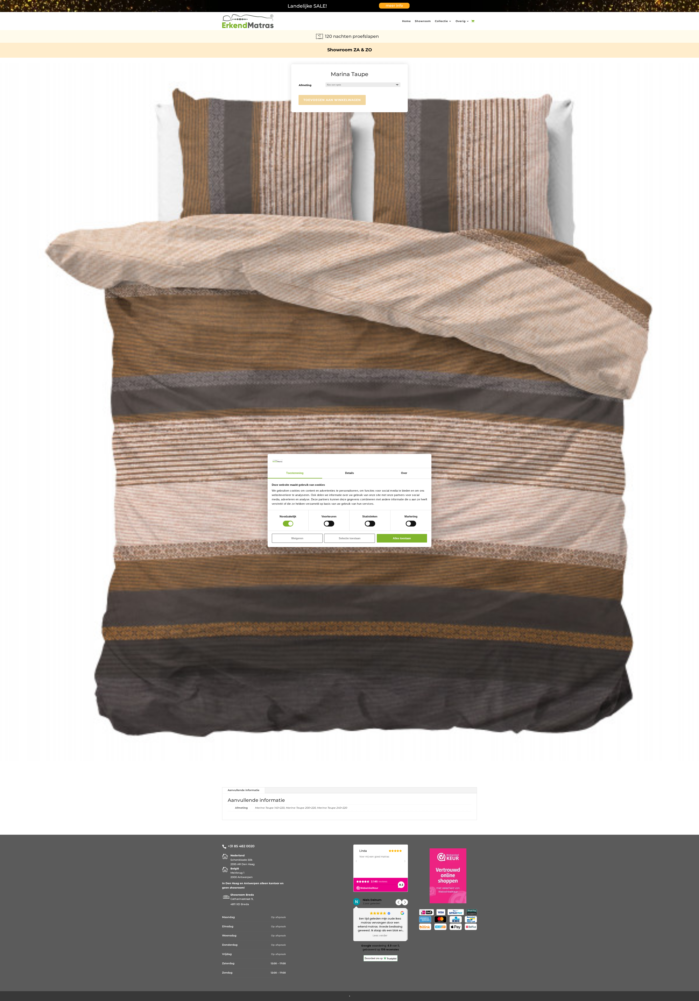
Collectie (441, 21)
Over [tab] (404, 472)
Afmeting (305, 85)
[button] (405, 902)
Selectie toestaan (349, 538)
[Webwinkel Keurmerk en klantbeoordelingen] (448, 902)
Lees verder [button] (380, 935)
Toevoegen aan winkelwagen (332, 100)
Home (406, 21)
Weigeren (297, 538)
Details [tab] (349, 472)
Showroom (423, 21)
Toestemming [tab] (294, 472)
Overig (461, 21)
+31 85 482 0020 (241, 846)
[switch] (329, 524)
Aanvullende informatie (243, 790)
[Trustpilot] (381, 960)
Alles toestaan (402, 538)
